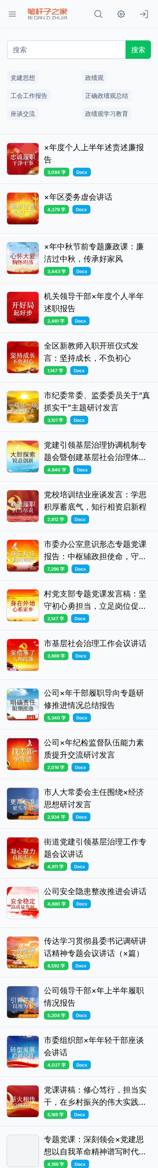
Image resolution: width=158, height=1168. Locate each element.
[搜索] (98, 14)
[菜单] (12, 14)
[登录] (143, 14)
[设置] (121, 14)
